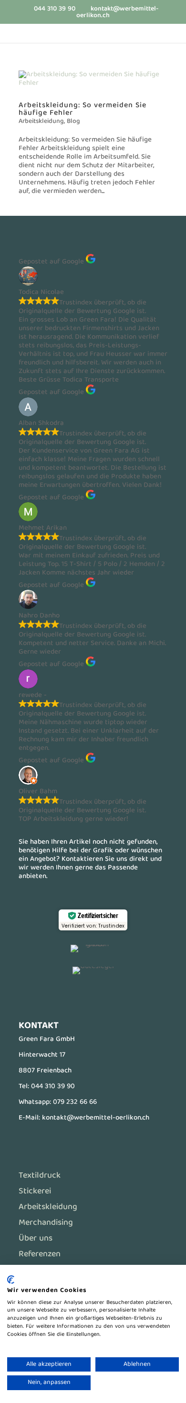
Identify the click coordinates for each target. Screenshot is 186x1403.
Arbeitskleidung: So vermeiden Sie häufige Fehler (82, 109)
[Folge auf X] (93, 996)
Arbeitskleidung (41, 121)
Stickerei (35, 1191)
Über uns (35, 1238)
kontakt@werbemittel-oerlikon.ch (95, 1118)
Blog (73, 121)
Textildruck (40, 1176)
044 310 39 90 (53, 1086)
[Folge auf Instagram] (112, 996)
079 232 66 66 (75, 1102)
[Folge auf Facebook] (74, 996)
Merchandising (46, 1223)
